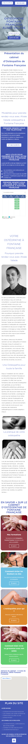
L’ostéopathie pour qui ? (11, 729)
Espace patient (7, 717)
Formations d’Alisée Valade (12, 715)
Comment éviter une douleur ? (13, 727)
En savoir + (14, 583)
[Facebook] (14, 740)
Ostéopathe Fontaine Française (13, 711)
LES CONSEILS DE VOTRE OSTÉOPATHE (14, 713)
